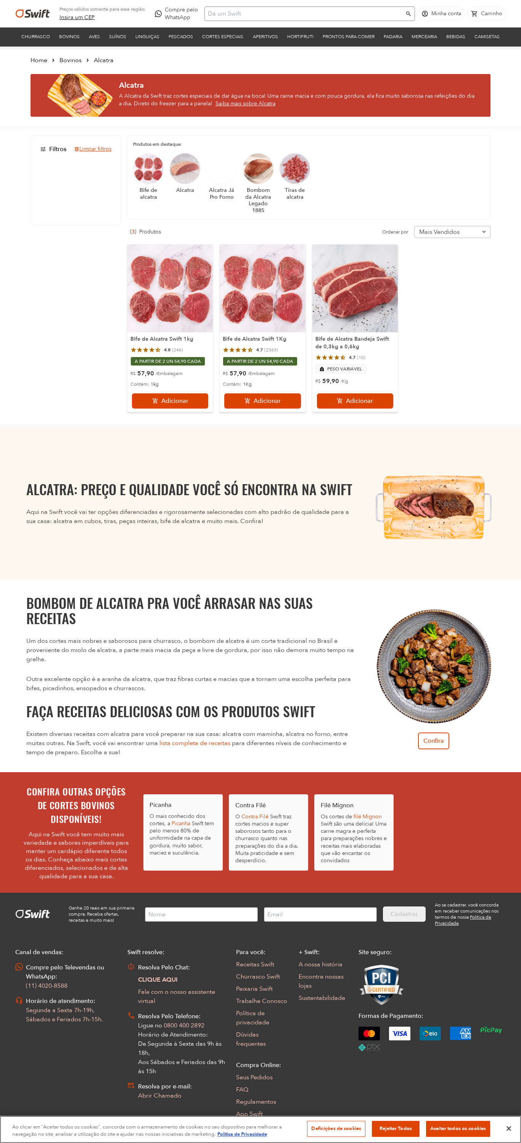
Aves (94, 37)
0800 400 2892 (184, 1025)
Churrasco (35, 37)
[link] (77, 17)
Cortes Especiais (222, 37)
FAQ (242, 1089)
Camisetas (487, 37)
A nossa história (321, 964)
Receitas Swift (255, 964)
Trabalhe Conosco (261, 1001)
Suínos (117, 37)
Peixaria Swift (254, 989)
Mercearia (424, 37)
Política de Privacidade (242, 1134)
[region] (260, 1129)
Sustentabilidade (322, 998)
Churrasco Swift (258, 976)
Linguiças (147, 37)
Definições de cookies (336, 1128)
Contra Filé (255, 816)
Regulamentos (256, 1102)
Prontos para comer (349, 37)
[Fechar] (508, 1128)
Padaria (393, 37)
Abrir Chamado (160, 1095)
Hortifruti (300, 37)
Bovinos (69, 37)
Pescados (181, 37)
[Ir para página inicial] (32, 13)
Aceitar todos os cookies (458, 1128)
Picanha (181, 823)
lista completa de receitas (194, 743)
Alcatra (104, 60)
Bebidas (455, 37)
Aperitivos (265, 37)
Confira (433, 741)
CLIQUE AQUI (158, 980)
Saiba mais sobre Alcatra (245, 103)
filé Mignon (368, 816)
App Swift (249, 1114)
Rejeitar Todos (395, 1128)
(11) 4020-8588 (47, 986)
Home (39, 60)
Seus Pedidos (254, 1077)
